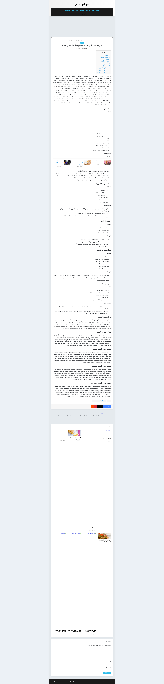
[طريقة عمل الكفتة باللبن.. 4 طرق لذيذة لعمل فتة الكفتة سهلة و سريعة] (89, 581)
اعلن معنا (69, 681)
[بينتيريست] (95, 406)
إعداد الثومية (107, 55)
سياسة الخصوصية (61, 681)
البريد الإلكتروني (108, 667)
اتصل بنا (73, 681)
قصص (73, 10)
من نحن (66, 681)
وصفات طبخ (95, 400)
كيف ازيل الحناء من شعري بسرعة (59, 438)
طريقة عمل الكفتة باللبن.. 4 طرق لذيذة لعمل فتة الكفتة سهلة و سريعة (90, 631)
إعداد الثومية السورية (105, 57)
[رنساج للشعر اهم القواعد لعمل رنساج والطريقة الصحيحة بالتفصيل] (67, 162)
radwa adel (84, 48)
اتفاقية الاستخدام (54, 681)
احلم (75, 100)
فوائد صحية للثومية (106, 65)
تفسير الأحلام (82, 10)
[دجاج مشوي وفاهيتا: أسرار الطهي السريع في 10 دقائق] (104, 536)
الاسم (110, 661)
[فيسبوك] (102, 418)
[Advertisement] (104, 26)
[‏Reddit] (92, 406)
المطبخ (89, 39)
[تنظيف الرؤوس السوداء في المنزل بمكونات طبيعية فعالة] (74, 581)
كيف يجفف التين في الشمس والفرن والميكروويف (60, 631)
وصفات (103, 400)
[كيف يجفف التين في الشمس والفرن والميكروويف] (59, 581)
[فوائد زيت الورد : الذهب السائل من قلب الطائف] (107, 162)
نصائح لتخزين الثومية (105, 66)
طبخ (108, 400)
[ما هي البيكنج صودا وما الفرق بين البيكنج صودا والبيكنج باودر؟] (87, 162)
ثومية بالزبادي (107, 59)
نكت (93, 10)
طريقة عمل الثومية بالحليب (104, 70)
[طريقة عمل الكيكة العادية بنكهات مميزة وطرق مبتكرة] (74, 433)
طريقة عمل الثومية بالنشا (104, 68)
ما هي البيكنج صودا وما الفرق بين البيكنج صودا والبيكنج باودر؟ (79, 162)
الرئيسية (97, 10)
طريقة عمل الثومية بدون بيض (103, 72)
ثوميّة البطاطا (107, 63)
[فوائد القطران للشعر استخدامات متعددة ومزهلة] (89, 478)
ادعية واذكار (88, 10)
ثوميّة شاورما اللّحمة (105, 61)
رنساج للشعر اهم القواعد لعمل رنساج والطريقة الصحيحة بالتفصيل (58, 162)
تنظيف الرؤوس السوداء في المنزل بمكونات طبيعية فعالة (74, 631)
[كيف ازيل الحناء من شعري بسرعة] (59, 434)
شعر (77, 10)
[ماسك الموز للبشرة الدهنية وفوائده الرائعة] (104, 434)
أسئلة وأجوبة (67, 10)
